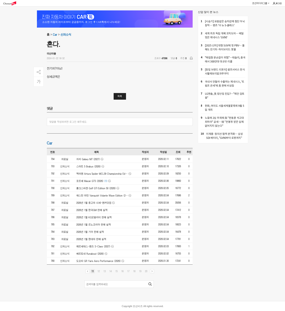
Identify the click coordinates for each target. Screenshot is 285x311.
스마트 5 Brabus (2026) (88, 166)
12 (98, 271)
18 (134, 271)
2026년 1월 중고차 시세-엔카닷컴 (93, 202)
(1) (105, 181)
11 (93, 271)
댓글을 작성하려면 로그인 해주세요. (68, 121)
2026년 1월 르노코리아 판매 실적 (93, 224)
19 (140, 271)
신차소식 (66, 34)
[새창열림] (11, 3)
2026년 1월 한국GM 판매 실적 (92, 210)
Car (55, 34)
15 (116, 271)
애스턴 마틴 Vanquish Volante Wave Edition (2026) (102, 195)
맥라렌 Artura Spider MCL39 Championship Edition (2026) (102, 173)
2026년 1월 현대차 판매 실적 (91, 239)
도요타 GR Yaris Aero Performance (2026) (98, 261)
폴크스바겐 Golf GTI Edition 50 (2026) (96, 188)
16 (122, 271)
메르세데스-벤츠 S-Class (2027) (93, 246)
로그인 (279, 3)
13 (104, 271)
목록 (119, 96)
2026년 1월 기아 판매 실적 (90, 231)
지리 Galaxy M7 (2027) (88, 159)
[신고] (191, 58)
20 (146, 271)
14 (110, 271)
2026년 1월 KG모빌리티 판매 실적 (94, 217)
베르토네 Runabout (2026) (90, 253)
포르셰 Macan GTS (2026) (89, 181)
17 (128, 271)
